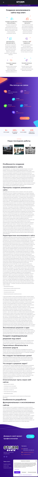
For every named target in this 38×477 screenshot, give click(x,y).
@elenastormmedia (27, 106)
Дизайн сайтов (6, 466)
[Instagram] (6, 456)
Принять (17, 472)
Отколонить (24, 472)
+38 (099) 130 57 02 (19, 99)
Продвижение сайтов (7, 467)
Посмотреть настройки (32, 472)
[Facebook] (4, 456)
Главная (9, 5)
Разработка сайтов (14, 5)
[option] (7, 150)
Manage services (17, 469)
